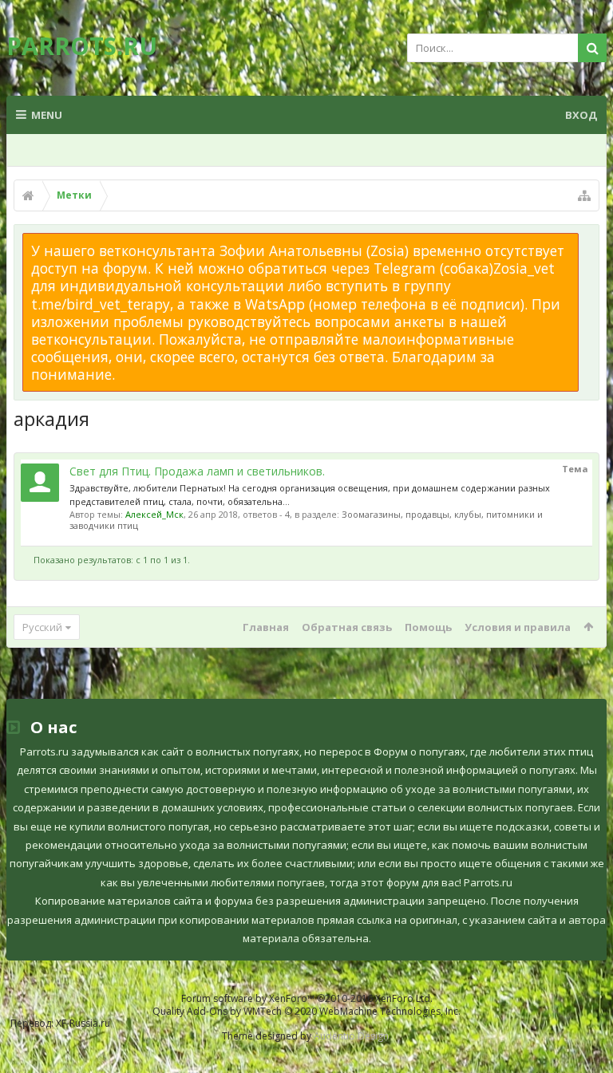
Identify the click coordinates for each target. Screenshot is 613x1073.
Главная (266, 627)
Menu (46, 115)
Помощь (428, 627)
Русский (42, 627)
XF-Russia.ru (83, 1023)
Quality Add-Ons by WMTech (306, 1011)
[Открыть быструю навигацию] (584, 195)
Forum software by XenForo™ (307, 998)
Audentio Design (351, 1036)
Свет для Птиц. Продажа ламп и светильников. (197, 471)
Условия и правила (518, 627)
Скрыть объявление (588, 241)
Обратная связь (347, 627)
